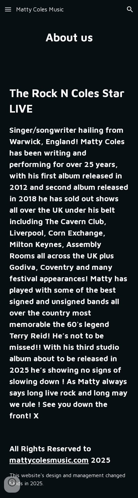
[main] (69, 37)
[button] (8, 9)
